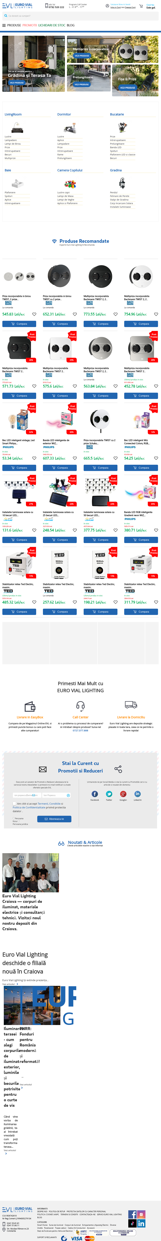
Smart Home (42, 1225)
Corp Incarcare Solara (121, 203)
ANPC (56, 1214)
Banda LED (115, 147)
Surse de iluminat (56, 1225)
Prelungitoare (64, 158)
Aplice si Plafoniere (67, 203)
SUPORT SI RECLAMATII (47, 1237)
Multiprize (10, 158)
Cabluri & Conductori (77, 1228)
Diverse (113, 1225)
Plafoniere (10, 192)
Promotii (29, 25)
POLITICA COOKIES (45, 1214)
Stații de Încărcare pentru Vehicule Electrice (54, 1231)
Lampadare (11, 140)
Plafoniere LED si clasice (122, 154)
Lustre (8, 136)
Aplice (60, 140)
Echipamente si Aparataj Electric (95, 1225)
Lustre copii (63, 192)
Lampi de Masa (65, 196)
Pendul (113, 192)
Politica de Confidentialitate (29, 807)
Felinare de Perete (119, 196)
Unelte (40, 1228)
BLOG (71, 25)
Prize (7, 147)
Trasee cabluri (60, 1228)
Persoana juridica (20, 824)
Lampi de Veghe (65, 199)
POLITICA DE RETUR (57, 1211)
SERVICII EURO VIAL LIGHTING (109, 1214)
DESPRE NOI (42, 1211)
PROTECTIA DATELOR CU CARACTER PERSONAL (86, 1211)
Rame (60, 154)
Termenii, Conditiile (49, 803)
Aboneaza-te (56, 818)
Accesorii (91, 1228)
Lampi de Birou (13, 143)
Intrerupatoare (12, 150)
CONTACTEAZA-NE (87, 1214)
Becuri (8, 154)
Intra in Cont (116, 7)
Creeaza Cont (130, 7)
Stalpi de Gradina (119, 199)
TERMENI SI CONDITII (69, 1214)
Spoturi (114, 150)
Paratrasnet (48, 1228)
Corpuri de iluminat (73, 1225)
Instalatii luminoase (120, 206)
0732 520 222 (56, 7)
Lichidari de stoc (51, 25)
